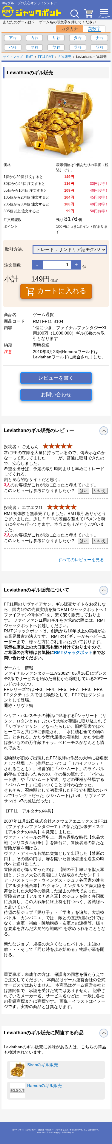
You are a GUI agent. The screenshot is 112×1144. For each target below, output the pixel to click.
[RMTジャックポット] (32, 11)
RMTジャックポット (73, 652)
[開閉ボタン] (103, 430)
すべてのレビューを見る (81, 559)
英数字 (94, 28)
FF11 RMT (45, 56)
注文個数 (12, 265)
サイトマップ (13, 56)
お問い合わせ (56, 394)
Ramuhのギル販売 (44, 1085)
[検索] (74, 13)
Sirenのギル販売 (42, 1064)
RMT (29, 56)
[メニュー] (104, 13)
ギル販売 (64, 56)
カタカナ (69, 28)
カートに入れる (61, 291)
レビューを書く (56, 378)
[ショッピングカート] (88, 16)
